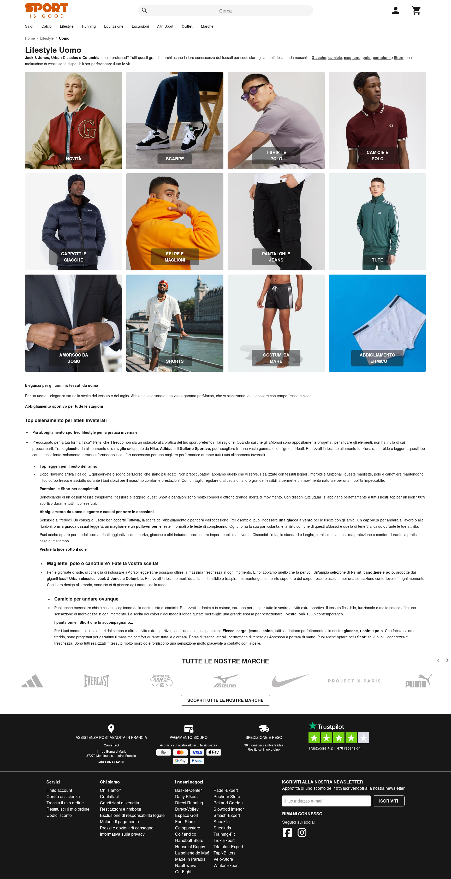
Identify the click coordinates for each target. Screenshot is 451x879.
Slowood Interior (228, 809)
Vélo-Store (223, 859)
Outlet (187, 26)
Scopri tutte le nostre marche (225, 700)
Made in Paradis (190, 859)
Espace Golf (186, 815)
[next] (447, 661)
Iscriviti (388, 801)
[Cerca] (144, 10)
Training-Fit (224, 834)
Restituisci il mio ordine (68, 809)
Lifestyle (67, 26)
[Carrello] (416, 10)
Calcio (46, 26)
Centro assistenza (63, 796)
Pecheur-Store (226, 796)
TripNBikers (224, 853)
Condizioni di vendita (119, 803)
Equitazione (113, 26)
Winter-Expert (226, 865)
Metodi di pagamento (119, 821)
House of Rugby (190, 847)
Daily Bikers (186, 796)
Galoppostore (187, 828)
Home (30, 38)
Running (89, 26)
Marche (207, 26)
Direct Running (189, 803)
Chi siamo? (110, 790)
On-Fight (183, 872)
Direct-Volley (187, 809)
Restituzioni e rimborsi (120, 809)
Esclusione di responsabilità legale (132, 815)
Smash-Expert (226, 815)
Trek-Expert (224, 840)
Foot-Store (185, 821)
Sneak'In (221, 821)
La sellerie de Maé (192, 853)
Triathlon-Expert (228, 847)
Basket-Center (188, 790)
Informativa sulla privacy (122, 834)
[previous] (438, 661)
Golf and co (185, 834)
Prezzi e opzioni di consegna (126, 828)
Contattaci (111, 745)
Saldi (29, 26)
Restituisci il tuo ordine (264, 749)
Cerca (225, 10)
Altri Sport (165, 26)
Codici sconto (59, 815)
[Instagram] (302, 833)
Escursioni (140, 26)
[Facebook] (287, 833)
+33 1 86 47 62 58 (111, 761)
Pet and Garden (228, 803)
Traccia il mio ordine (65, 803)
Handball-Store (189, 840)
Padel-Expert (225, 790)
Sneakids (222, 828)
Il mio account (59, 790)
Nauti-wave (185, 865)
